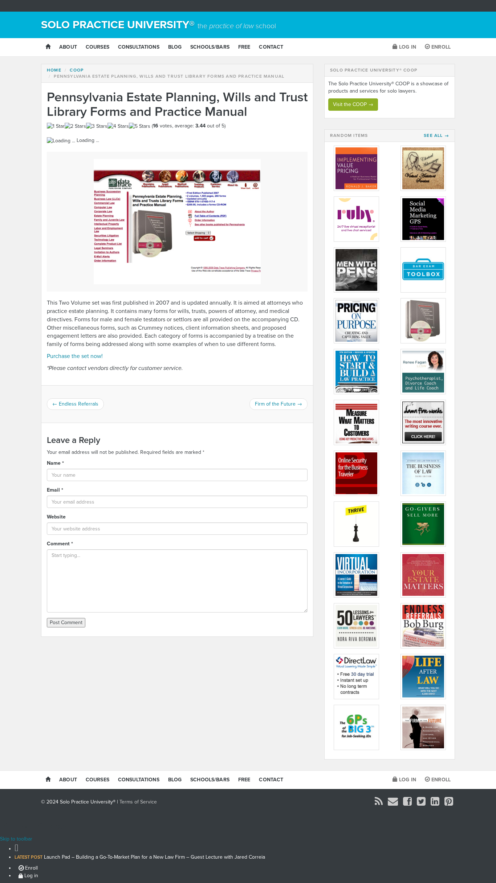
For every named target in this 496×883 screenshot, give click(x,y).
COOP (77, 70)
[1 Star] (56, 126)
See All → (436, 135)
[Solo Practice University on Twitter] (421, 803)
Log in (407, 47)
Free (244, 47)
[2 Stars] (75, 126)
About (68, 47)
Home (54, 70)
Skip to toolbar (16, 839)
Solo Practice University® (158, 25)
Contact (271, 47)
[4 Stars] (118, 126)
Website (56, 517)
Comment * (60, 544)
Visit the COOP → (353, 104)
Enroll (440, 47)
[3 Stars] (96, 126)
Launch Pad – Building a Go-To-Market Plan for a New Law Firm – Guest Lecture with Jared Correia (140, 857)
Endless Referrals (75, 404)
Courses (97, 47)
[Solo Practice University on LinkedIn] (435, 803)
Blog (175, 47)
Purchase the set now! (75, 356)
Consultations (138, 47)
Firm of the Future (278, 404)
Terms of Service (138, 802)
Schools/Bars (209, 47)
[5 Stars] (139, 126)
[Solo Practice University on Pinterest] (448, 803)
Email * (55, 490)
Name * (55, 463)
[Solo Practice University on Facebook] (407, 803)
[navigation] (248, 861)
